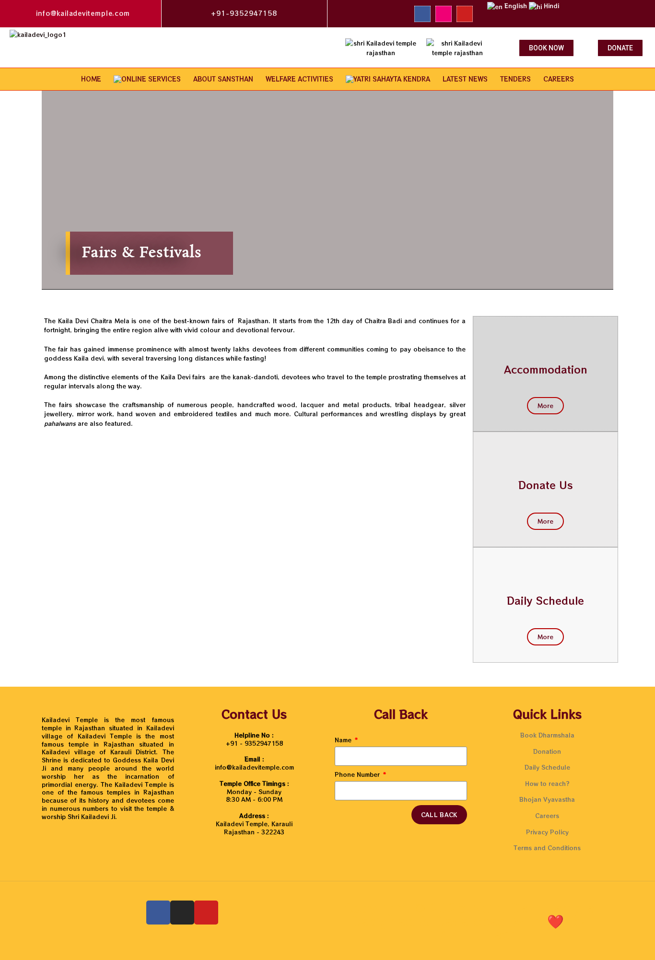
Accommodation (545, 369)
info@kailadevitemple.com (83, 13)
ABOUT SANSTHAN (223, 78)
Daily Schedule (545, 600)
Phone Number (358, 774)
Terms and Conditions (547, 847)
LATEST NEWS (465, 78)
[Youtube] (464, 14)
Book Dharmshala (547, 735)
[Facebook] (422, 14)
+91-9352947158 (244, 13)
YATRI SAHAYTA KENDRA (391, 78)
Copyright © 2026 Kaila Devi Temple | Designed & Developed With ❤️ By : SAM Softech (473, 921)
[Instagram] (443, 14)
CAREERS (558, 78)
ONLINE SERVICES (151, 78)
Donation (547, 751)
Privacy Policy (547, 832)
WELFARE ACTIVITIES (299, 78)
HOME (91, 78)
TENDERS (515, 78)
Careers (547, 815)
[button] (546, 48)
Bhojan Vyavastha (547, 799)
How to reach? (547, 783)
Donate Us (545, 485)
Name (344, 740)
